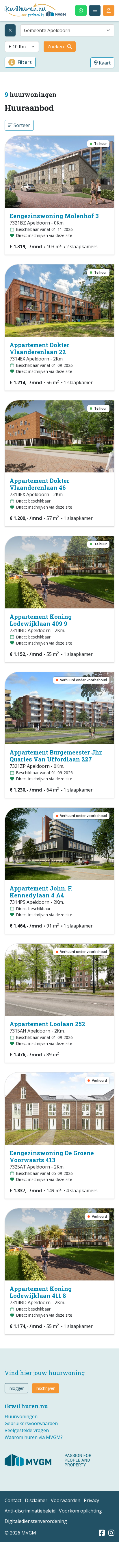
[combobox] (67, 30)
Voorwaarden (65, 1500)
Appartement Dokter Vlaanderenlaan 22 (39, 348)
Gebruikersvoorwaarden (31, 1423)
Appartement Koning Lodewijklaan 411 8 (41, 1292)
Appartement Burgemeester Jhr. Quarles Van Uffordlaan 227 (56, 755)
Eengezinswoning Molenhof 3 (54, 216)
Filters (21, 62)
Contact (13, 1500)
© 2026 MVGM (20, 1533)
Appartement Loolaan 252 (47, 1024)
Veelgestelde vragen (27, 1430)
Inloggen (16, 1388)
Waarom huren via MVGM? (34, 1437)
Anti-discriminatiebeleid (30, 1511)
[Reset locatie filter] (10, 30)
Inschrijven (45, 1388)
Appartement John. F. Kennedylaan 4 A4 (41, 891)
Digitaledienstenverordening (36, 1521)
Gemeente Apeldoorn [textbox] (47, 30)
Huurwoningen (21, 1416)
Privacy (91, 1500)
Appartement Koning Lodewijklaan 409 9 (41, 620)
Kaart (104, 63)
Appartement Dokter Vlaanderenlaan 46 (39, 484)
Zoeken (55, 46)
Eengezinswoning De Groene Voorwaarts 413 (52, 1156)
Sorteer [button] (21, 125)
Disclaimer (36, 1500)
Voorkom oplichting (80, 1511)
